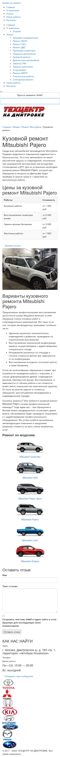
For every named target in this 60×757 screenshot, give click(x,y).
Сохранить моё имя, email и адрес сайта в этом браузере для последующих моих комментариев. (29, 622)
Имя (4, 575)
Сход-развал (19, 69)
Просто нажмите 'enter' (30, 95)
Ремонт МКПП (20, 73)
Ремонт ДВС (19, 47)
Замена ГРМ (19, 63)
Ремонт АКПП (20, 40)
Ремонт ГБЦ (19, 44)
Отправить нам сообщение (18, 676)
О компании (12, 10)
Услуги (9, 13)
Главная (10, 7)
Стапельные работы (23, 76)
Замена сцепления (23, 66)
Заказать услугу (12, 245)
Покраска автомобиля (24, 53)
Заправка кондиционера (25, 37)
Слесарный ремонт (23, 79)
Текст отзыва (9, 586)
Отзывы (17, 31)
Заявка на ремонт (11, 2)
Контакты (11, 20)
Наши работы (13, 16)
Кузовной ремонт (22, 57)
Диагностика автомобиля (26, 60)
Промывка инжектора (24, 50)
